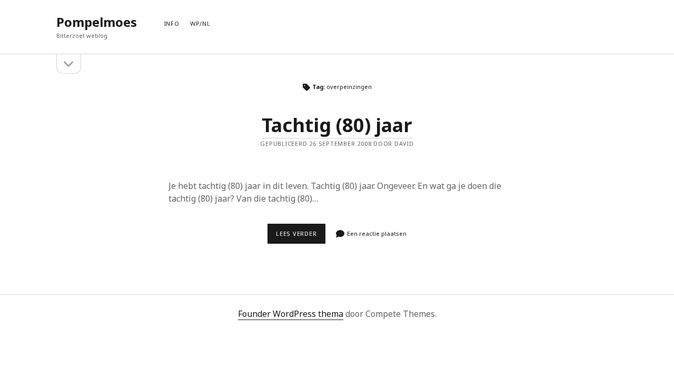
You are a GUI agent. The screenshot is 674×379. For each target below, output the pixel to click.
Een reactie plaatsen (377, 233)
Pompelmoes (96, 22)
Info (172, 23)
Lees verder (300, 236)
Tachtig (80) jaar (337, 125)
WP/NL (200, 23)
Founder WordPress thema (290, 314)
